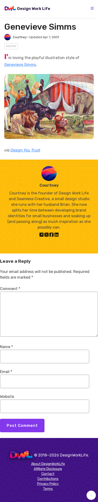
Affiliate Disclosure (48, 469)
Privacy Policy (48, 484)
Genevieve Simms (20, 64)
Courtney (20, 37)
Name (6, 347)
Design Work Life (33, 8)
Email (6, 371)
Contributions (48, 479)
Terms (48, 489)
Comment (10, 288)
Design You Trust (25, 150)
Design (11, 46)
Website (7, 396)
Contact (47, 474)
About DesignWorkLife (48, 464)
